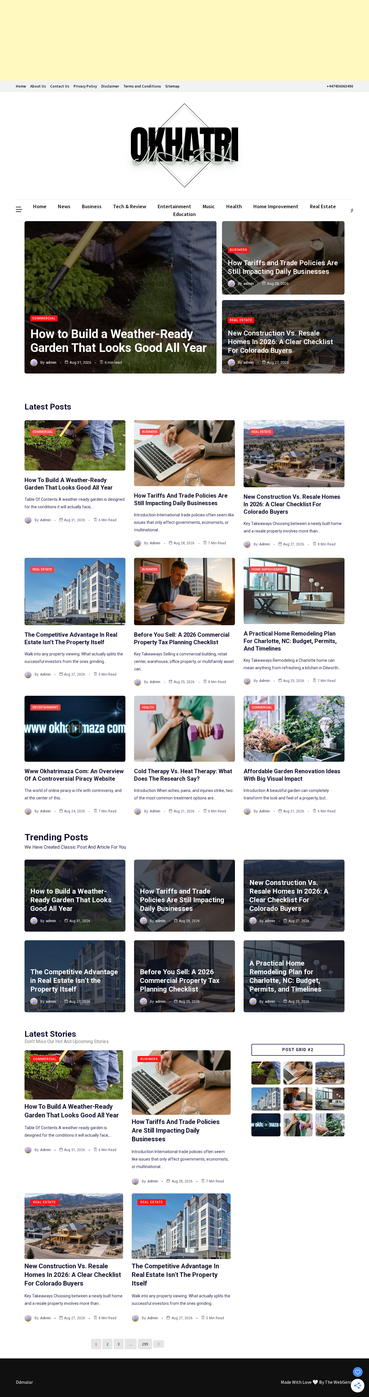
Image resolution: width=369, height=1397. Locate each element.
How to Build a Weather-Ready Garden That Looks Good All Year (118, 341)
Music (209, 206)
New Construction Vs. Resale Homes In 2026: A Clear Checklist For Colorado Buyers (280, 342)
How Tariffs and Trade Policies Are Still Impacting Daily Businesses (182, 900)
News (64, 206)
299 (145, 1344)
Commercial (44, 318)
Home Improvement (275, 206)
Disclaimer (110, 86)
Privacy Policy (85, 86)
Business (91, 206)
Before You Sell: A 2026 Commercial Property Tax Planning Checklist (179, 980)
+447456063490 (340, 86)
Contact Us (59, 86)
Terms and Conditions (142, 86)
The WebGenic (339, 1382)
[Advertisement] (173, 40)
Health (234, 206)
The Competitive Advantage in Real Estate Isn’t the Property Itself (74, 980)
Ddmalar (24, 1382)
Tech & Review (129, 206)
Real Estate (323, 206)
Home (21, 86)
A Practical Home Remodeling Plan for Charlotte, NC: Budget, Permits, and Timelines (290, 641)
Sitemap (172, 86)
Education (184, 214)
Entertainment (174, 206)
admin (51, 362)
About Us (38, 86)
